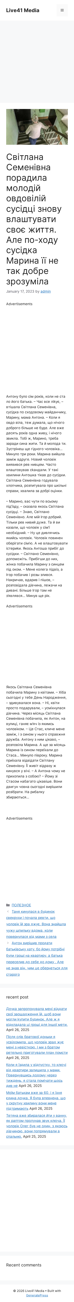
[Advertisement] (37, 60)
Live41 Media (22, 10)
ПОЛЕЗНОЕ (21, 905)
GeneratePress (37, 1295)
